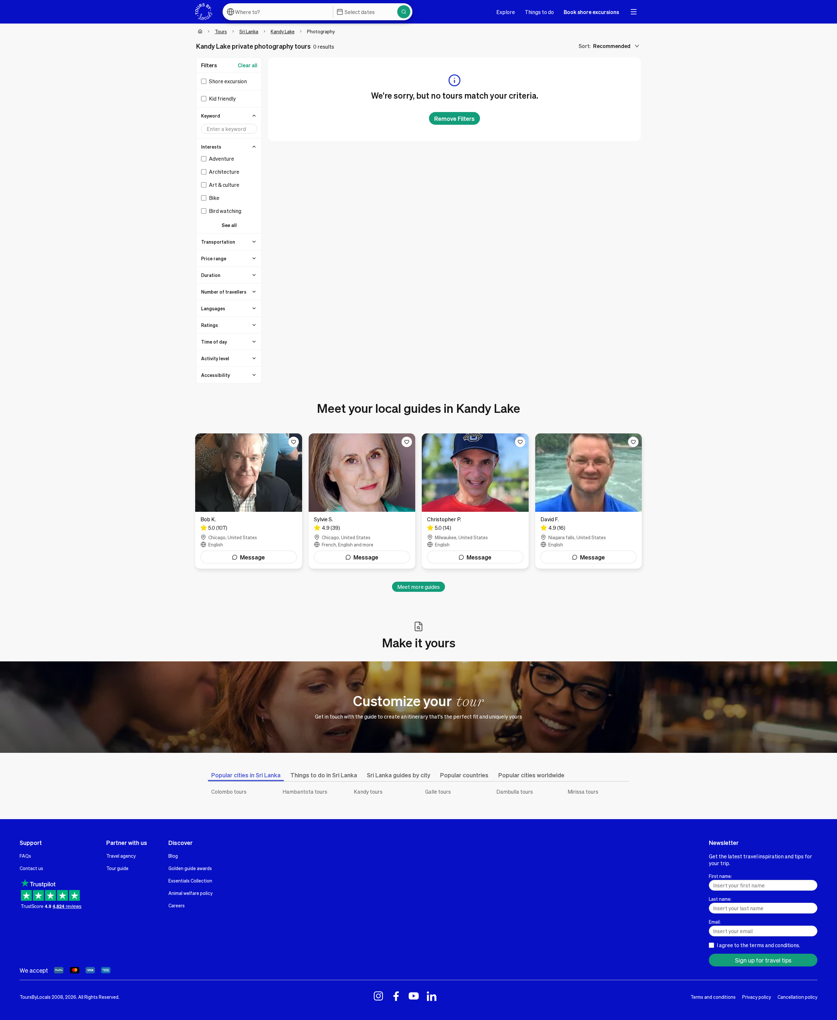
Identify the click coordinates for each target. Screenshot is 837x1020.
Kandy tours (368, 791)
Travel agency (121, 856)
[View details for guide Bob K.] (248, 501)
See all (229, 225)
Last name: (720, 899)
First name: (720, 876)
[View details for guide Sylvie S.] (362, 501)
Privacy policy (756, 997)
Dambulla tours (514, 791)
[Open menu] (633, 12)
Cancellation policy (797, 997)
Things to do (539, 11)
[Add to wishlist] (293, 442)
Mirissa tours (583, 791)
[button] (229, 115)
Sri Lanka (248, 31)
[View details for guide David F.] (588, 501)
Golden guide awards (190, 868)
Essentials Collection (190, 880)
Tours (221, 31)
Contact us (31, 868)
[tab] (246, 775)
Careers (176, 905)
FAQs (25, 856)
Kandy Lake (283, 31)
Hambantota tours (304, 791)
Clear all (247, 65)
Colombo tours (229, 791)
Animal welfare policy (190, 893)
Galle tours (438, 791)
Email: (715, 922)
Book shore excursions (591, 11)
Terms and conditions (713, 997)
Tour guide (117, 868)
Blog (173, 856)
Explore (505, 11)
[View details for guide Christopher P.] (475, 501)
